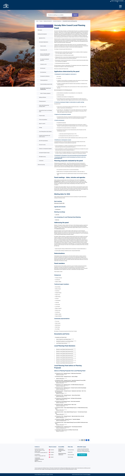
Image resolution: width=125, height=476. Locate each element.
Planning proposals (42, 101)
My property (40, 30)
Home (37, 21)
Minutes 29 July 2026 (61, 374)
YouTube (52, 454)
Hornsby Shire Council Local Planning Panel (45, 89)
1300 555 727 (60, 454)
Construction (41, 160)
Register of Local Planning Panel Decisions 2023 (66, 353)
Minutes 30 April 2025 (61, 396)
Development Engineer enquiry (44, 152)
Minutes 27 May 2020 (61, 424)
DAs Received (42, 68)
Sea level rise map (42, 144)
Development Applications (57, 21)
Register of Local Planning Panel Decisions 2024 (66, 351)
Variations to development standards (45, 148)
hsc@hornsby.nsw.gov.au (39, 459)
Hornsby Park (70, 452)
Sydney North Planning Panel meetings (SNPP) (44, 106)
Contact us (36, 460)
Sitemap (51, 474)
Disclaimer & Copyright (45, 474)
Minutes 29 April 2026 (61, 378)
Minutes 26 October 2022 (62, 405)
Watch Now (57, 219)
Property (41, 21)
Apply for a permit (42, 123)
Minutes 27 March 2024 (61, 399)
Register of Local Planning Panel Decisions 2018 (66, 362)
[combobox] (117, 1)
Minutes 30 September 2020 (62, 420)
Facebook (52, 449)
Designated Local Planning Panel (61, 337)
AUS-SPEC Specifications (43, 140)
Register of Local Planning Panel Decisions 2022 (66, 355)
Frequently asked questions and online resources (44, 136)
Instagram (52, 452)
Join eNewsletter (82, 454)
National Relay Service (62, 453)
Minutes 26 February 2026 (62, 385)
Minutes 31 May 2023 (61, 402)
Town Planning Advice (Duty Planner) (45, 131)
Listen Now (57, 214)
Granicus (88, 474)
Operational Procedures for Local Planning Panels (66, 341)
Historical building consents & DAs (46, 84)
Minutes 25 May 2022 (61, 414)
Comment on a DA (43, 64)
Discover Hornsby (71, 454)
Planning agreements (44, 80)
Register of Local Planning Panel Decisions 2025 (66, 349)
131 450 (59, 451)
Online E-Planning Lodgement (45, 93)
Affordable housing (42, 156)
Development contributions (45, 76)
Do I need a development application (44, 60)
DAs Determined (43, 72)
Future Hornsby (70, 457)
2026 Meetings (57, 209)
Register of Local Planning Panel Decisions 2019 (66, 360)
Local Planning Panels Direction (63, 343)
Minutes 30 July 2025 (61, 393)
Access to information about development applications (45, 55)
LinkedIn (52, 457)
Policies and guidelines (43, 119)
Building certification (42, 97)
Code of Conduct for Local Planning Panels (65, 339)
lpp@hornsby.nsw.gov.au (60, 228)
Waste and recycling (41, 164)
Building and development (48, 21)
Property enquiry (42, 115)
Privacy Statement (38, 474)
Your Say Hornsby (71, 449)
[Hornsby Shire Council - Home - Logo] (6, 6)
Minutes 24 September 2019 (62, 427)
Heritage (40, 127)
